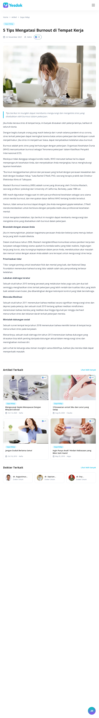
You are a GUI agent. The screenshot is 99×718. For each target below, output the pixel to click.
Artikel (14, 17)
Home (5, 17)
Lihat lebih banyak (88, 370)
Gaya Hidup (25, 17)
